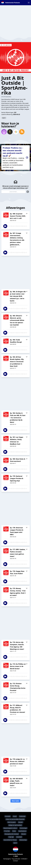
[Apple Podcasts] (4, 132)
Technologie (23, 828)
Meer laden (15, 801)
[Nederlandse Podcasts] (15, 849)
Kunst (14, 816)
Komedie (7, 816)
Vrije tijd (11, 837)
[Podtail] (10, 132)
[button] (29, 3)
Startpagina (7, 859)
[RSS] (22, 132)
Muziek (20, 822)
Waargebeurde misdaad (11, 834)
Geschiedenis (22, 831)
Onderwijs (22, 816)
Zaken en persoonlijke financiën (15, 819)
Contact (15, 861)
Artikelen (24, 859)
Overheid (19, 837)
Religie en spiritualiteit (15, 825)
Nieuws (23, 834)
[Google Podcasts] (16, 132)
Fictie (14, 831)
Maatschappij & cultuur (10, 828)
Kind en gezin (11, 822)
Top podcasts (16, 859)
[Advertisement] (15, 20)
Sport (3, 118)
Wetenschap (23, 840)
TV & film (7, 831)
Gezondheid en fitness (10, 840)
